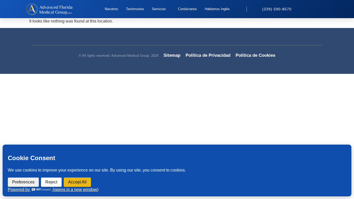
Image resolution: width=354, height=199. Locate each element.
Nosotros (111, 9)
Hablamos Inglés (217, 9)
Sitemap (172, 55)
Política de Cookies (255, 55)
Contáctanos (187, 9)
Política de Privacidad (208, 55)
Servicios (159, 9)
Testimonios (135, 9)
